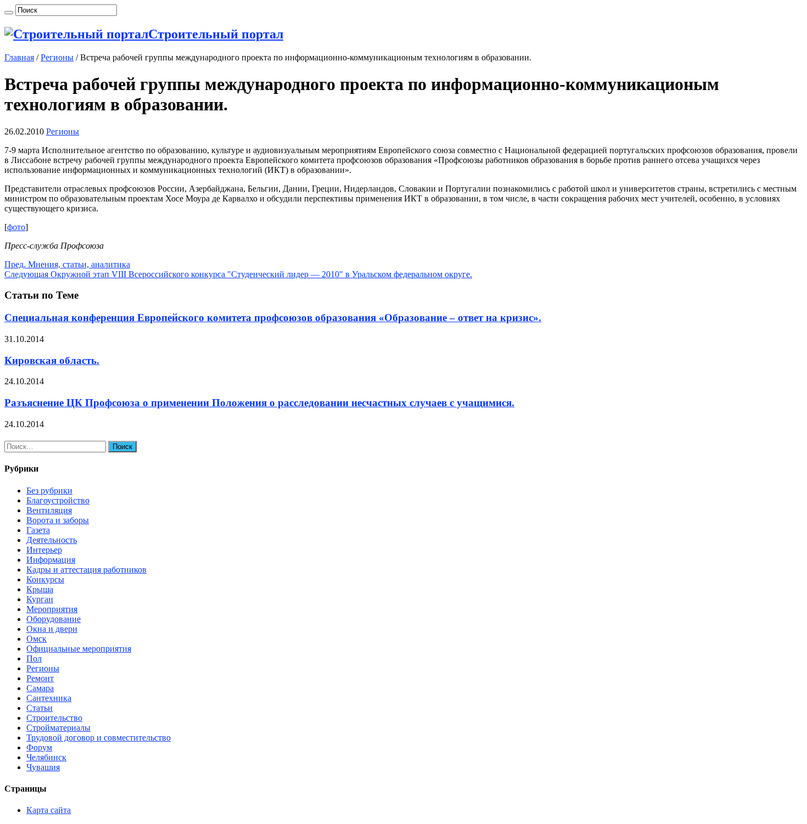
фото (16, 227)
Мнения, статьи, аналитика (67, 264)
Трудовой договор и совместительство (98, 737)
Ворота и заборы (57, 520)
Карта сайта (48, 810)
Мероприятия (51, 609)
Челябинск (46, 757)
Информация (50, 559)
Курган (39, 599)
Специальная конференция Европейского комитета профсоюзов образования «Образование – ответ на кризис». (272, 317)
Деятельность (51, 540)
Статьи (39, 708)
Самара (40, 688)
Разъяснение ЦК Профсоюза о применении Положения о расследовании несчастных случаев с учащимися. (259, 402)
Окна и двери (51, 629)
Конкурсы (45, 579)
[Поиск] (8, 12)
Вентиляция (49, 510)
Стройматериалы (58, 727)
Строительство (54, 717)
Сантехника (48, 698)
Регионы (57, 57)
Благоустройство (57, 500)
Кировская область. (51, 360)
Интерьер (44, 549)
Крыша (39, 589)
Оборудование (53, 619)
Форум (39, 747)
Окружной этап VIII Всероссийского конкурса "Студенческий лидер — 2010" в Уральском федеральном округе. (238, 274)
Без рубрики (49, 490)
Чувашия (43, 767)
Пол (34, 658)
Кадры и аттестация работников (86, 569)
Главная (19, 57)
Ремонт (40, 678)
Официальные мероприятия (78, 648)
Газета (38, 530)
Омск (36, 638)
